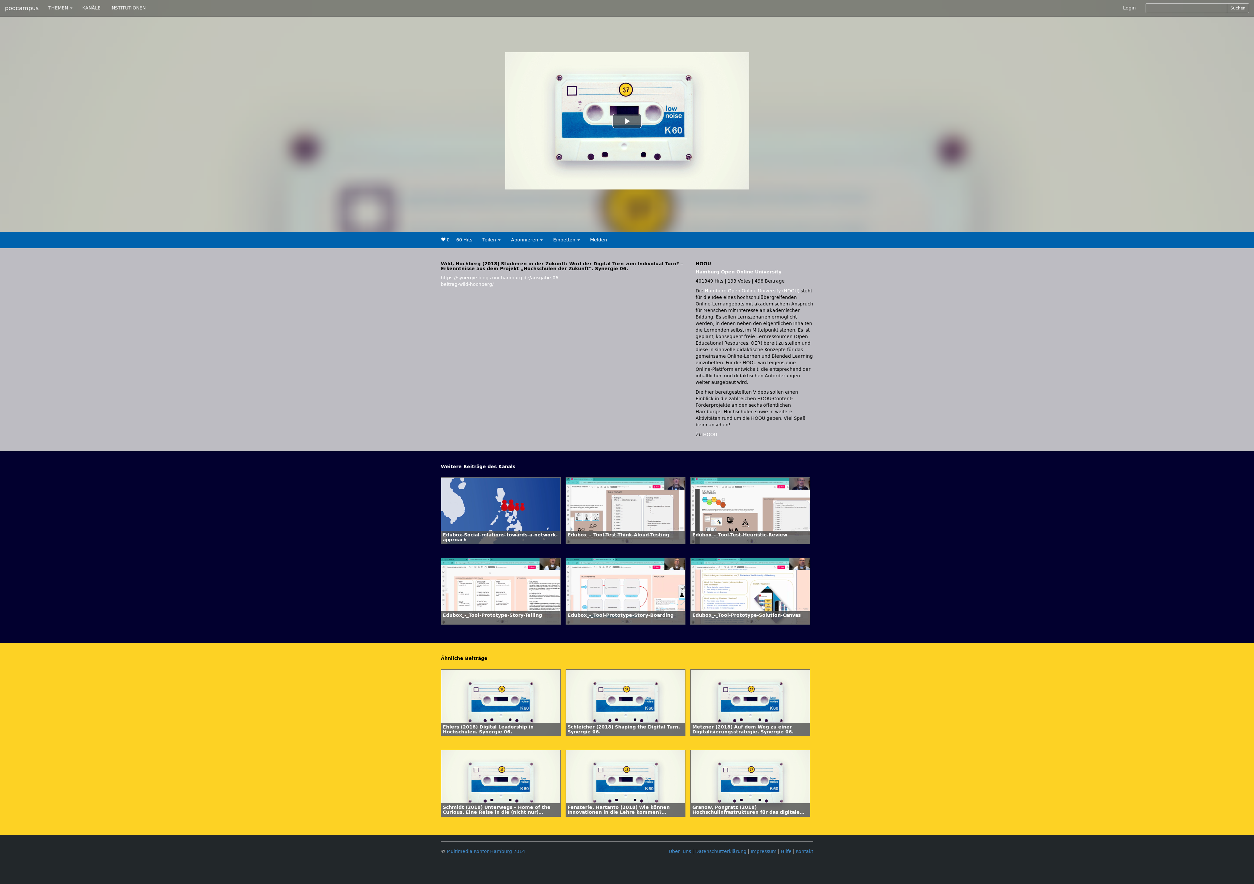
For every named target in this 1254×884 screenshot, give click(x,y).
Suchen (1238, 8)
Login (1129, 8)
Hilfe (786, 851)
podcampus (22, 8)
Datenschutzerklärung (721, 851)
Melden (598, 240)
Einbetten (565, 240)
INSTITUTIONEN (128, 8)
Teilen (489, 240)
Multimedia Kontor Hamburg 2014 (486, 851)
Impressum (764, 851)
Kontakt (804, 851)
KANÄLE (91, 8)
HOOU (710, 434)
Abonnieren (525, 240)
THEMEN (58, 8)
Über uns (680, 851)
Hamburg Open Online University (738, 272)
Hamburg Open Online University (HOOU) (752, 291)
